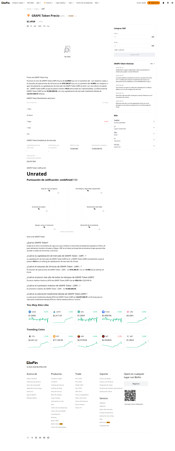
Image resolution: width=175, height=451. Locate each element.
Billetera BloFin (32, 398)
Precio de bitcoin (81, 398)
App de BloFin (31, 395)
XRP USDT (78, 391)
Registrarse (155, 3)
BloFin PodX (56, 424)
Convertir (54, 382)
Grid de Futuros (56, 391)
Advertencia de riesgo (34, 388)
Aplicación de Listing (107, 416)
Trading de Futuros (57, 385)
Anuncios (30, 391)
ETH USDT (78, 382)
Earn (52, 404)
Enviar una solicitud (106, 382)
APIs (101, 419)
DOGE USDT (79, 385)
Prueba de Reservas (106, 413)
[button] (148, 316)
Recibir (116, 42)
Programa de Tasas (106, 385)
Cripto (36, 9)
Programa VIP (104, 426)
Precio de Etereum (81, 401)
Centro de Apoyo (105, 378)
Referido (102, 406)
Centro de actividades (58, 411)
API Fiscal (104, 422)
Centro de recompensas (59, 408)
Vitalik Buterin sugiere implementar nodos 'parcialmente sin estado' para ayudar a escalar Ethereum (133, 71)
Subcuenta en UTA (57, 401)
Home (29, 9)
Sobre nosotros (32, 378)
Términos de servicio (34, 382)
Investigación (55, 414)
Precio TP (78, 408)
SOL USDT (78, 388)
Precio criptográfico (82, 395)
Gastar (116, 33)
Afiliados (102, 403)
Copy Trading (55, 398)
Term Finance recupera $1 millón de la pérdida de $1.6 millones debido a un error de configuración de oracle (134, 88)
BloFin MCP (55, 421)
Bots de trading (56, 395)
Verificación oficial (106, 391)
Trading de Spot (56, 388)
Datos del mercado (106, 409)
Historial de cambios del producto (111, 388)
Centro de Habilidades (58, 427)
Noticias (54, 417)
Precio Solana (79, 404)
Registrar (136, 384)
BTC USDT (78, 378)
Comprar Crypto (56, 378)
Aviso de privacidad (33, 385)
